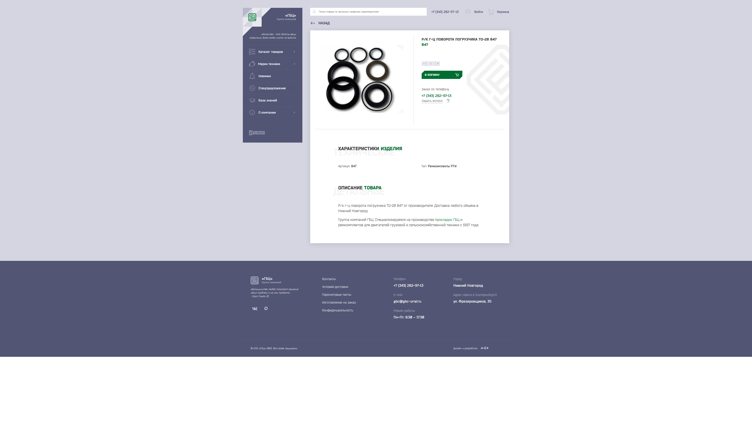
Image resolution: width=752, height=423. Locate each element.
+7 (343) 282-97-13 (436, 96)
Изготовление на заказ (339, 302)
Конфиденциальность (337, 310)
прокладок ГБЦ (447, 219)
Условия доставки (335, 286)
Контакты (329, 279)
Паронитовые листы (336, 294)
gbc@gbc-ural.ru (407, 301)
